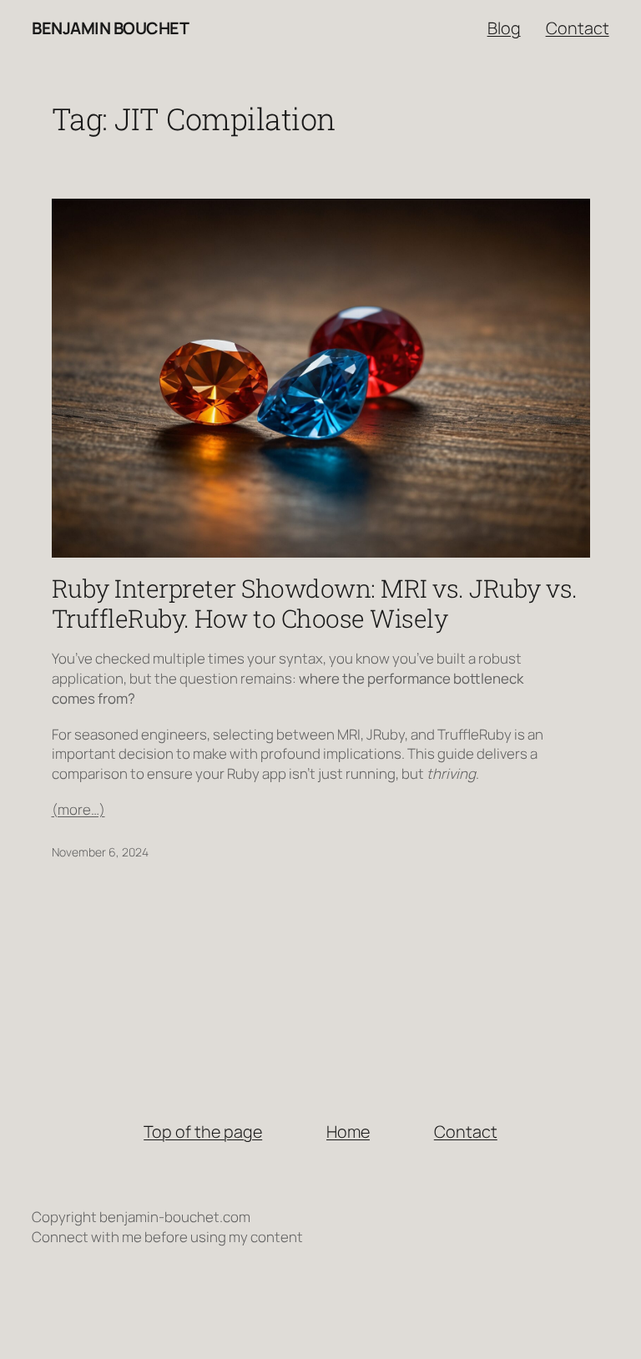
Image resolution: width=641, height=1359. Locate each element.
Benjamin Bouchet (110, 28)
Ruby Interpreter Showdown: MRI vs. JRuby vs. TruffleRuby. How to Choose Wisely (315, 603)
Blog (504, 28)
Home (348, 1131)
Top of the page (203, 1131)
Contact (577, 28)
